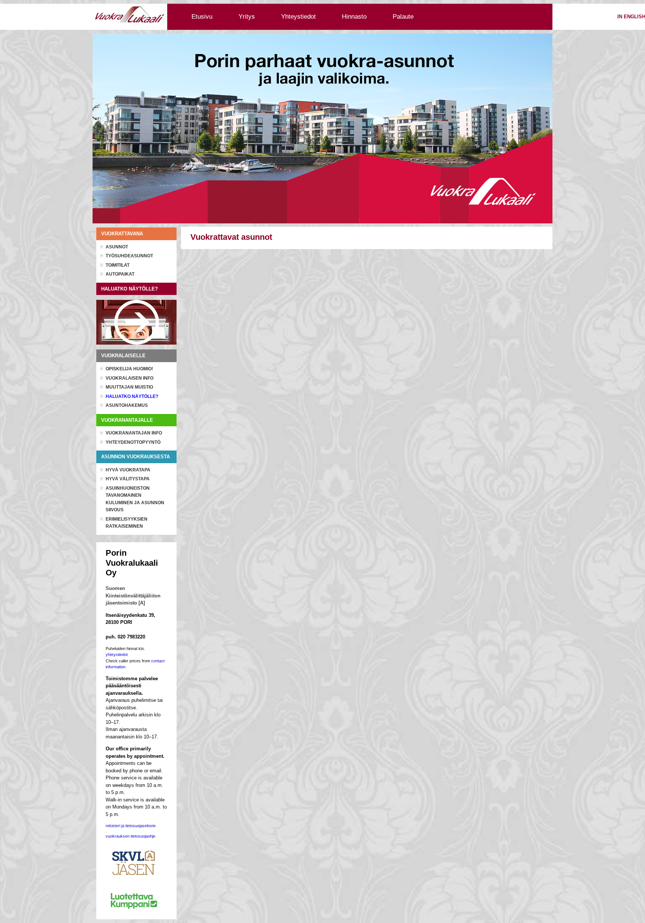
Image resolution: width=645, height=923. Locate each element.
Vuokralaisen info (129, 378)
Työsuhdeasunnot (129, 255)
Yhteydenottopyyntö (133, 442)
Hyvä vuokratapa (128, 470)
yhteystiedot (117, 654)
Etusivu (201, 16)
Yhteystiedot (298, 16)
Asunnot (117, 246)
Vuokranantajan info (134, 433)
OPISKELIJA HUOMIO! (129, 368)
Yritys (247, 16)
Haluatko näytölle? (132, 396)
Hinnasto (354, 16)
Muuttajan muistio (129, 387)
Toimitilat (118, 265)
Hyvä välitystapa (128, 478)
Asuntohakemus (127, 405)
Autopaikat (120, 274)
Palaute (403, 16)
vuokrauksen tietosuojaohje (130, 836)
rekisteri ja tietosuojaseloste (131, 825)
